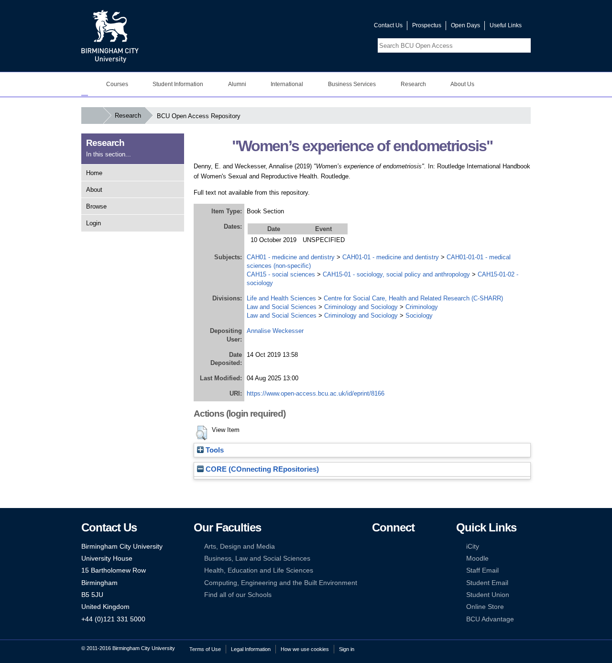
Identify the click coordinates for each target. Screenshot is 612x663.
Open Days (465, 25)
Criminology (421, 306)
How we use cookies (305, 649)
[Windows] (405, 583)
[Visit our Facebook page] (321, 27)
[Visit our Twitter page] (332, 27)
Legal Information (251, 649)
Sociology (419, 315)
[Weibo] (376, 570)
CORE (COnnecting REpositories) (261, 469)
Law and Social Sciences (282, 306)
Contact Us (388, 25)
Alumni (237, 84)
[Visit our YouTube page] (344, 27)
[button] (201, 433)
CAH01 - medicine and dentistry (291, 257)
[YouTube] (405, 546)
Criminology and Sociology (361, 306)
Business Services (352, 84)
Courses (117, 84)
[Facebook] (376, 546)
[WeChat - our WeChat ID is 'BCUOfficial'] (390, 570)
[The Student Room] (405, 570)
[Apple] (376, 583)
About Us (462, 84)
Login (93, 223)
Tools (214, 450)
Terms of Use (205, 649)
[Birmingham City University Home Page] (84, 84)
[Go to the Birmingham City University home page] (110, 36)
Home (94, 173)
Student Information (178, 84)
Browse (96, 206)
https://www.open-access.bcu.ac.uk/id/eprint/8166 (315, 393)
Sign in (346, 649)
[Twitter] (390, 546)
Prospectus (426, 25)
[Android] (390, 583)
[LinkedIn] (376, 558)
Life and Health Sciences (281, 298)
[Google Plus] (405, 558)
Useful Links (506, 25)
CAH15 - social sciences (281, 274)
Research (413, 84)
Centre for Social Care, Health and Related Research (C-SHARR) (413, 298)
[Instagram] (390, 558)
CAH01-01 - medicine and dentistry (390, 257)
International (287, 84)
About (94, 189)
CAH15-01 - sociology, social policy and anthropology (396, 274)
